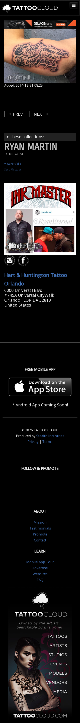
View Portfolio (12, 164)
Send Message (13, 169)
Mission (40, 522)
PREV (17, 114)
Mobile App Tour (40, 562)
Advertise (40, 568)
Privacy (33, 441)
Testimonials (40, 528)
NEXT (40, 114)
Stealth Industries (50, 436)
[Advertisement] (38, 99)
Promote (40, 534)
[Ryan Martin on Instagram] (10, 260)
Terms (47, 441)
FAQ (40, 580)
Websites (40, 574)
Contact (40, 540)
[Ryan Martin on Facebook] (24, 260)
